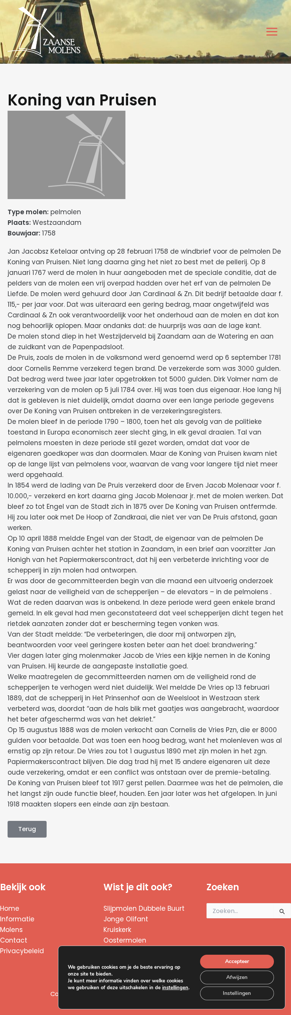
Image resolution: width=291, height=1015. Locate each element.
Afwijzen (236, 977)
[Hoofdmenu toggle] (272, 32)
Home (9, 908)
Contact (13, 940)
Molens (11, 929)
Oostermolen (124, 940)
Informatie (17, 919)
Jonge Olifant (125, 919)
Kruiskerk (117, 929)
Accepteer (237, 961)
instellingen (175, 987)
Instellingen (237, 993)
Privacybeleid (22, 950)
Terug (27, 829)
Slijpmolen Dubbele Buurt (144, 908)
